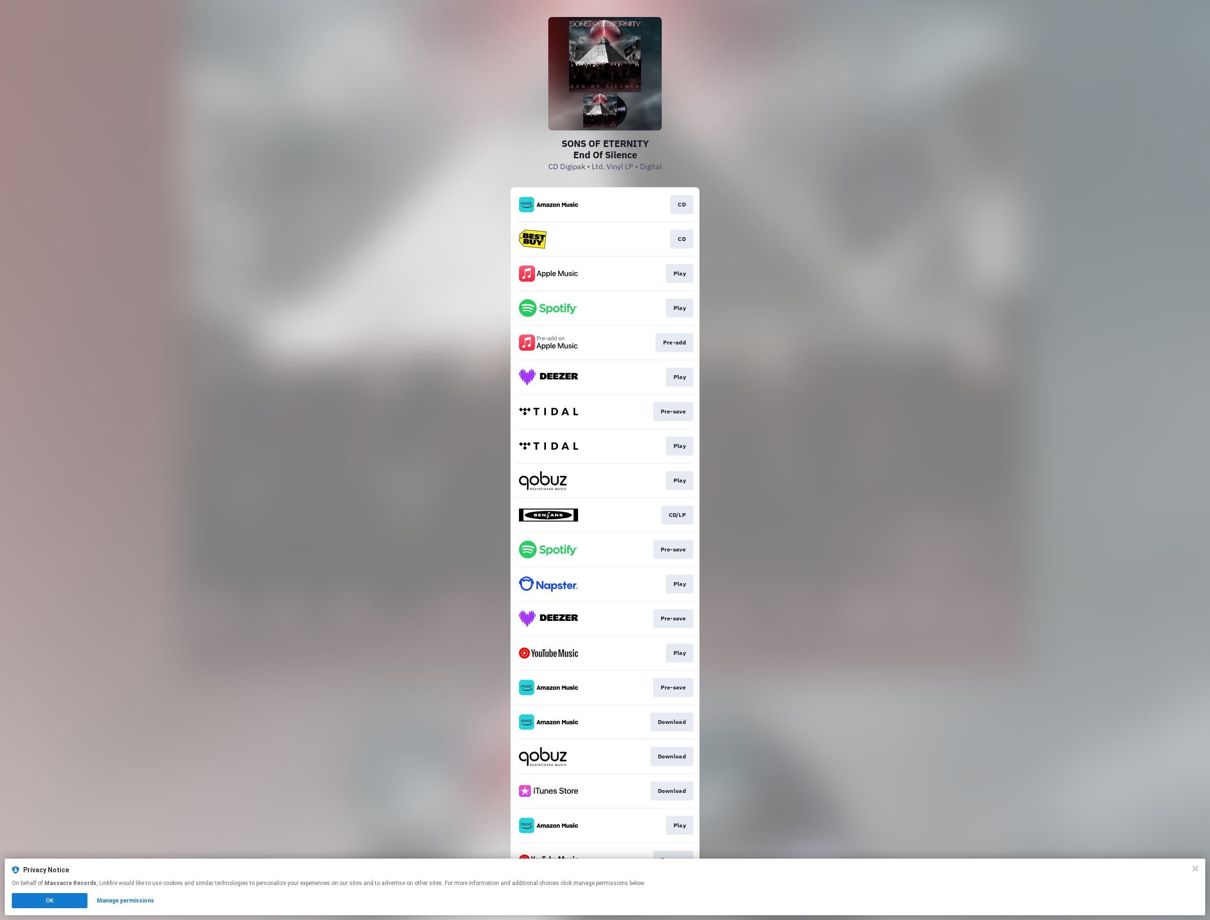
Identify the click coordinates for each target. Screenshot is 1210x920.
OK (49, 900)
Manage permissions (125, 900)
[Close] (1195, 868)
